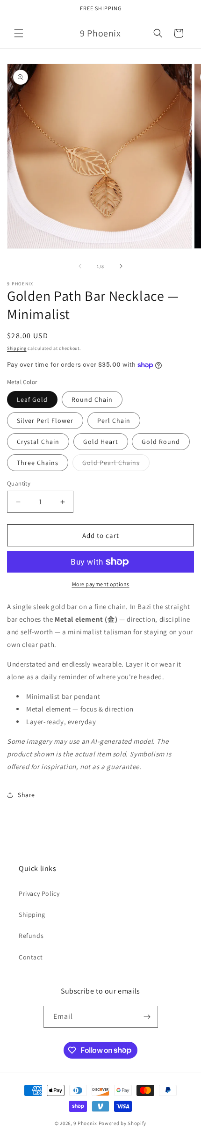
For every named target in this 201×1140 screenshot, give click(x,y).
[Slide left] (80, 266)
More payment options (100, 584)
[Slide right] (121, 266)
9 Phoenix (85, 1123)
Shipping (17, 348)
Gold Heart (100, 441)
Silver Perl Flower (45, 420)
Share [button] (26, 795)
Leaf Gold (32, 399)
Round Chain (92, 399)
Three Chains (37, 462)
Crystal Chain (38, 441)
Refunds (31, 935)
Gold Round (161, 441)
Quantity (18, 483)
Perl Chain (113, 420)
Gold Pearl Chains (116, 464)
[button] (18, 33)
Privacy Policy (39, 893)
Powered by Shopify (123, 1123)
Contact (31, 957)
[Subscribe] (147, 1017)
